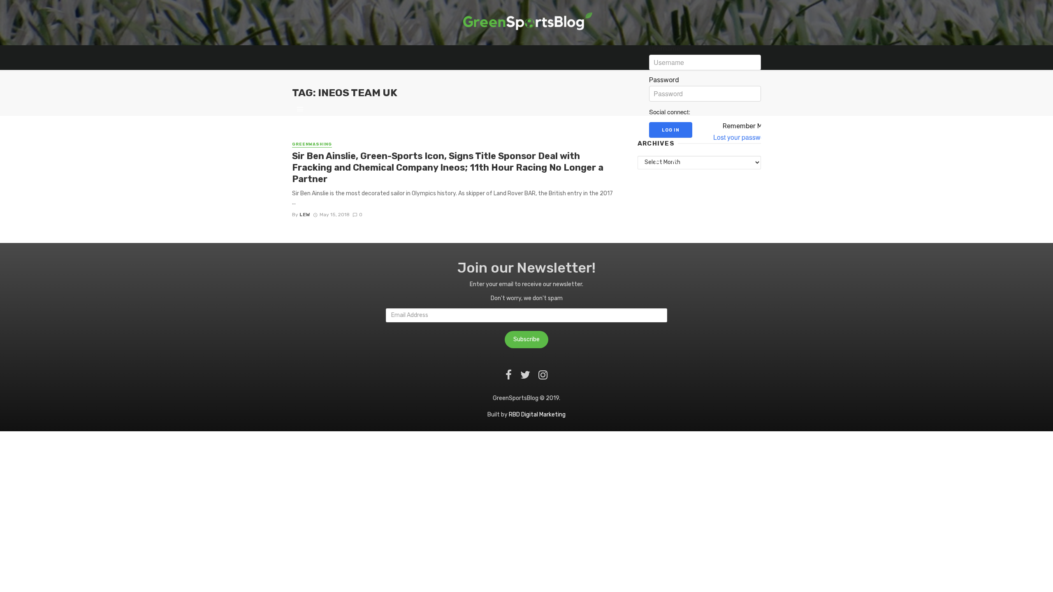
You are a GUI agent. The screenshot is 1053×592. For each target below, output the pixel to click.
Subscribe (526, 339)
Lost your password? (743, 137)
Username (664, 49)
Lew (304, 214)
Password (664, 80)
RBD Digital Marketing (537, 414)
